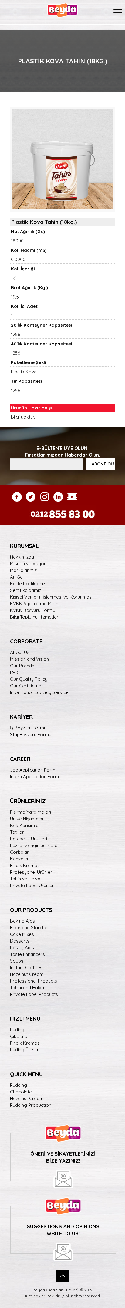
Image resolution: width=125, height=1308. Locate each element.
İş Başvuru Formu (28, 728)
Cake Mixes (22, 934)
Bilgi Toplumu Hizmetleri (34, 617)
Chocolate (21, 1092)
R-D (14, 672)
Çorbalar (19, 852)
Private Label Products (34, 994)
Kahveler (19, 859)
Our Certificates (27, 686)
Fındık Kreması (25, 865)
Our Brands (22, 666)
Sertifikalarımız (25, 590)
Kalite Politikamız (27, 583)
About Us (19, 652)
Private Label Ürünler (32, 885)
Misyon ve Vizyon (28, 563)
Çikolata (18, 1036)
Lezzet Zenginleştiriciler (34, 845)
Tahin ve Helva (25, 879)
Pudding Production (30, 1105)
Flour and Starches (30, 927)
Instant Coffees (26, 967)
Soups (16, 961)
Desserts (19, 941)
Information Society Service (39, 692)
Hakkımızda (22, 557)
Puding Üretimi (25, 1050)
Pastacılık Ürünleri (28, 839)
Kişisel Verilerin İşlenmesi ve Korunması (51, 597)
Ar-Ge (16, 577)
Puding (17, 1030)
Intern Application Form (34, 776)
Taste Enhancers (27, 954)
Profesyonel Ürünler (31, 872)
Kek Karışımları (25, 825)
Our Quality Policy (28, 679)
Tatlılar (17, 832)
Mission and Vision (29, 659)
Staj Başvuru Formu (30, 734)
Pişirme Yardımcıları (30, 812)
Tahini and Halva (27, 987)
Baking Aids (22, 921)
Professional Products (33, 981)
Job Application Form (32, 770)
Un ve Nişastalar (27, 819)
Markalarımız (23, 570)
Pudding (18, 1085)
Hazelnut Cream (26, 974)
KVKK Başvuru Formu (32, 610)
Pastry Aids (22, 947)
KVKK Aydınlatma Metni (34, 603)
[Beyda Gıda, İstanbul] (62, 9)
